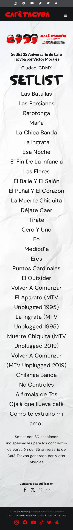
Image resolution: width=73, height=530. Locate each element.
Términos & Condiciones (53, 515)
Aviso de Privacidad (26, 515)
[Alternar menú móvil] (66, 15)
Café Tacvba (22, 511)
